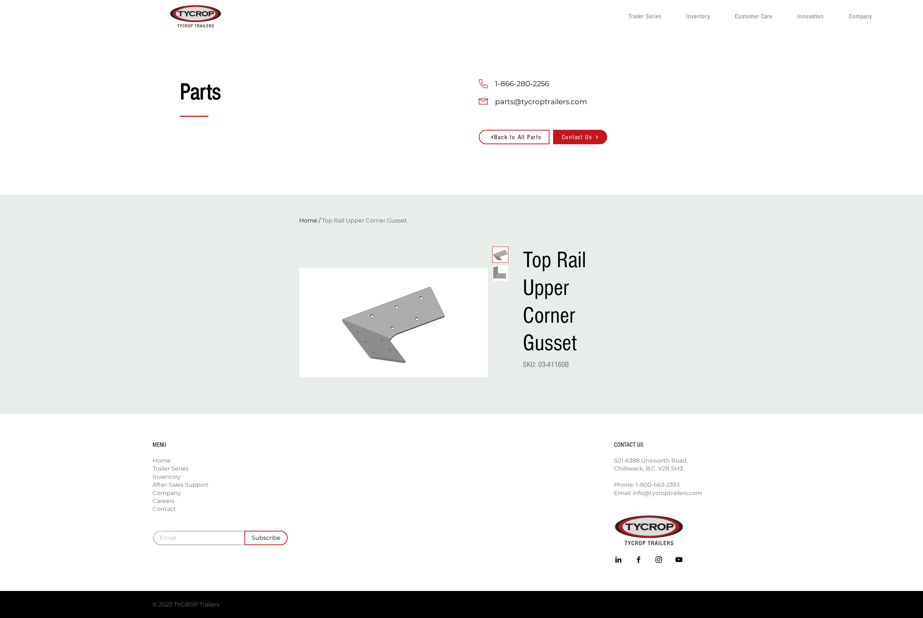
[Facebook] (638, 559)
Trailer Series (171, 468)
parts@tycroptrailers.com (541, 101)
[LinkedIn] (618, 559)
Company (167, 493)
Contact (164, 509)
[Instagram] (658, 559)
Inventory (167, 476)
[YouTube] (679, 559)
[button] (871, 16)
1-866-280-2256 (522, 83)
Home (308, 220)
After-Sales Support (181, 484)
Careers (164, 501)
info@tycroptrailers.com (667, 493)
